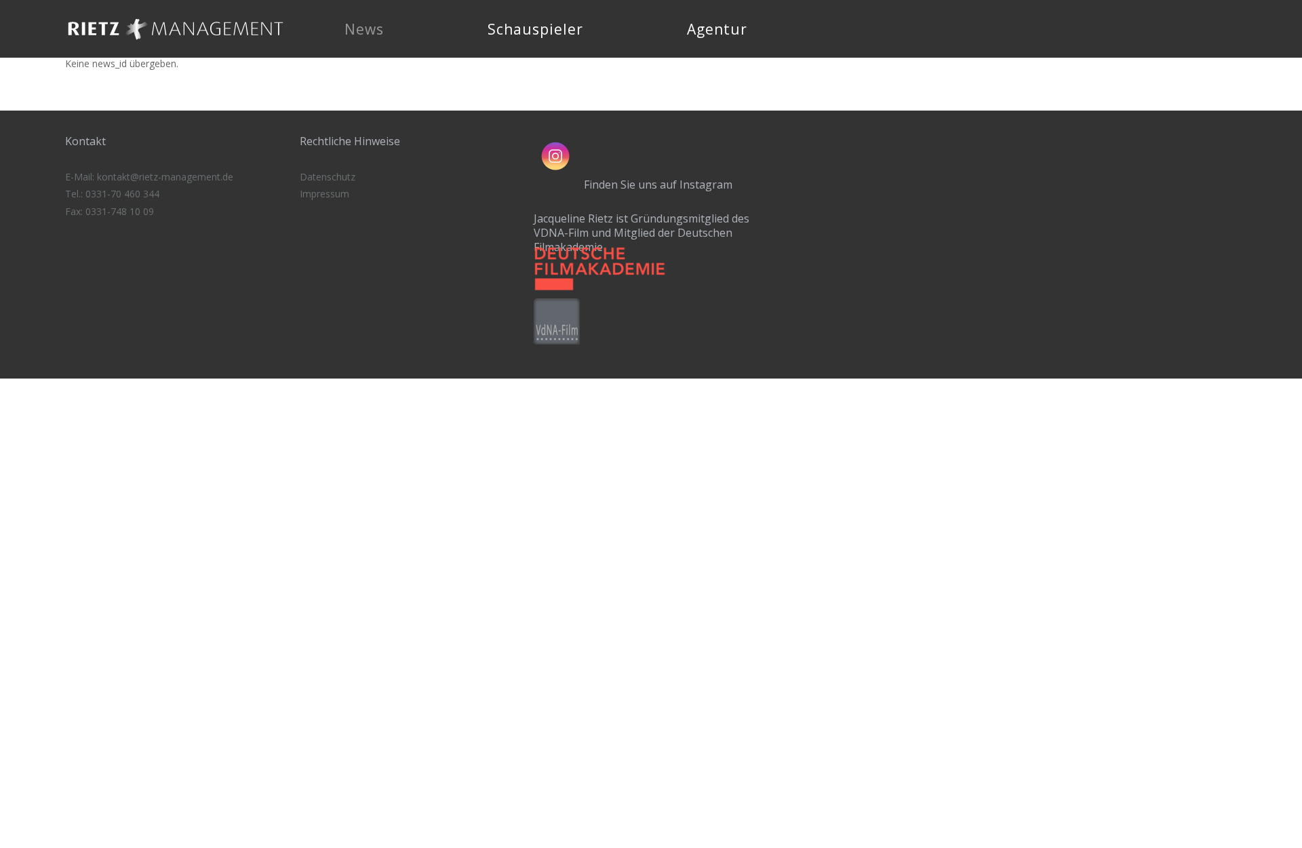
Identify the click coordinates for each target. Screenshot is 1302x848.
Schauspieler (535, 29)
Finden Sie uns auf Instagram (658, 184)
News (364, 29)
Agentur (717, 29)
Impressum (324, 193)
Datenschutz (327, 176)
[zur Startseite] (175, 43)
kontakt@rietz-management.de (165, 176)
